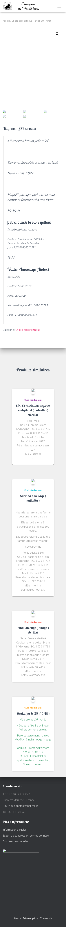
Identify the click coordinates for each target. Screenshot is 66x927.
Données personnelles (15, 841)
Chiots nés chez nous (22, 21)
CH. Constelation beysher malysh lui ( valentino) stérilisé (33, 410)
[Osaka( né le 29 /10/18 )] (33, 699)
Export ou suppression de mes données (26, 835)
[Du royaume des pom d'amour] (26, 6)
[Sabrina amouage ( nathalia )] (33, 481)
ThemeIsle (46, 918)
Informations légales (15, 829)
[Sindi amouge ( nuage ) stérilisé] (33, 613)
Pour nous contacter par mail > (21, 805)
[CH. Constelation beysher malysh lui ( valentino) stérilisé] (33, 391)
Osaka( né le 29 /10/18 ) (33, 713)
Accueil (6, 21)
